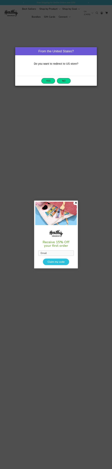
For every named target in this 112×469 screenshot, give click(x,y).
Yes (48, 81)
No (63, 81)
